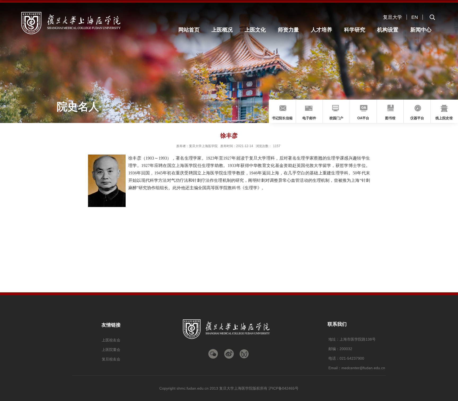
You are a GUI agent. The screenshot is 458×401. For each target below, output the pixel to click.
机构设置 (387, 30)
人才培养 (321, 30)
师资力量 (288, 30)
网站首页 (189, 30)
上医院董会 (111, 349)
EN (414, 17)
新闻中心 (420, 30)
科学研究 (354, 30)
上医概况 (222, 30)
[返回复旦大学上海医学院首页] (78, 13)
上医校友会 (111, 340)
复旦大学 (392, 17)
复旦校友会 (111, 359)
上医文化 (255, 30)
